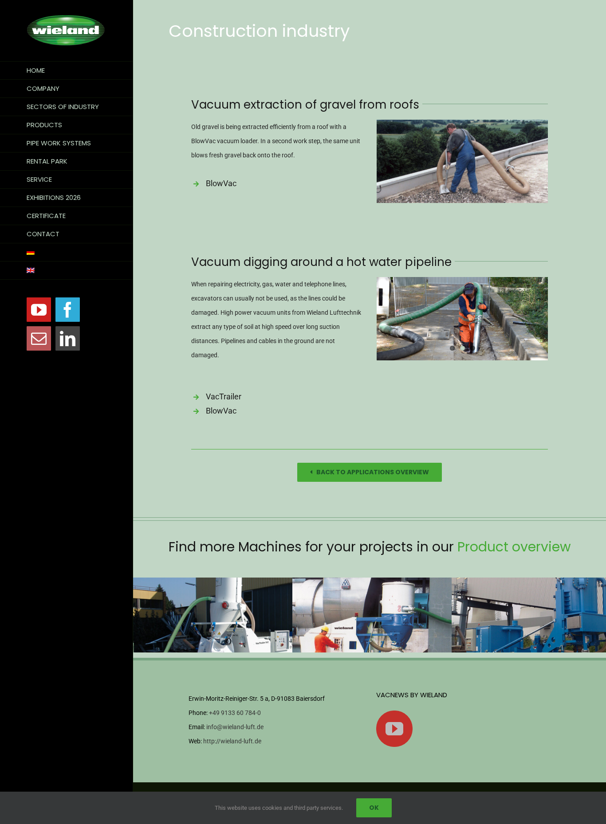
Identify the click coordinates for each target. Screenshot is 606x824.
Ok (374, 807)
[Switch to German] (66, 252)
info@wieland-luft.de (235, 726)
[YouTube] (394, 729)
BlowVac (221, 183)
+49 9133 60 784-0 (235, 712)
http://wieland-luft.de (232, 741)
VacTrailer (223, 396)
